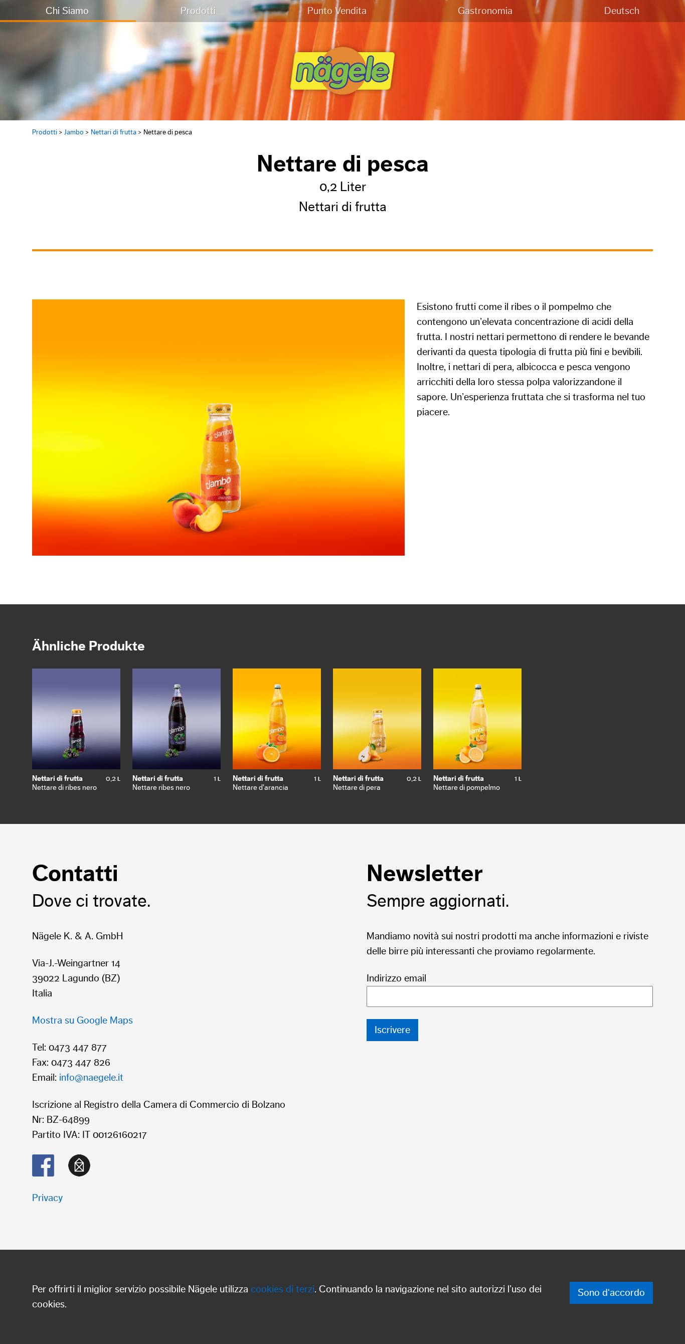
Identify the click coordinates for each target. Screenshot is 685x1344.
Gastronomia (485, 11)
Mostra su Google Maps (82, 1021)
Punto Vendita (337, 11)
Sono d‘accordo (611, 1293)
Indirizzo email (396, 978)
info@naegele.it (91, 1078)
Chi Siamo (67, 11)
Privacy (47, 1198)
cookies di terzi (282, 1289)
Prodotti (198, 11)
